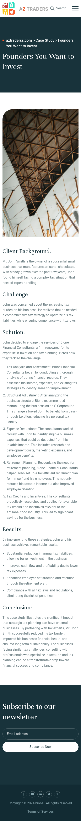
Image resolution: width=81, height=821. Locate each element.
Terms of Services (40, 812)
